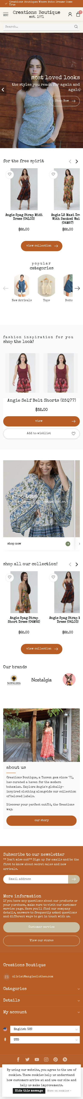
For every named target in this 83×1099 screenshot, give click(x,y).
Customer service (41, 927)
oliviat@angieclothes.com (32, 976)
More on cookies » (59, 1091)
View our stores (41, 940)
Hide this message (29, 1090)
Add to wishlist (39, 433)
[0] (78, 14)
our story (41, 820)
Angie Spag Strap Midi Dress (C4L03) (24, 217)
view (39, 421)
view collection (39, 245)
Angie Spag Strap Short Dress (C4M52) (24, 620)
